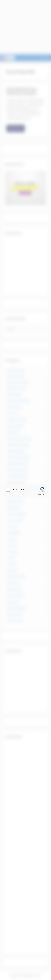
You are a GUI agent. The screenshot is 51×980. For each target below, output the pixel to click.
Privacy (39, 494)
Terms (43, 494)
